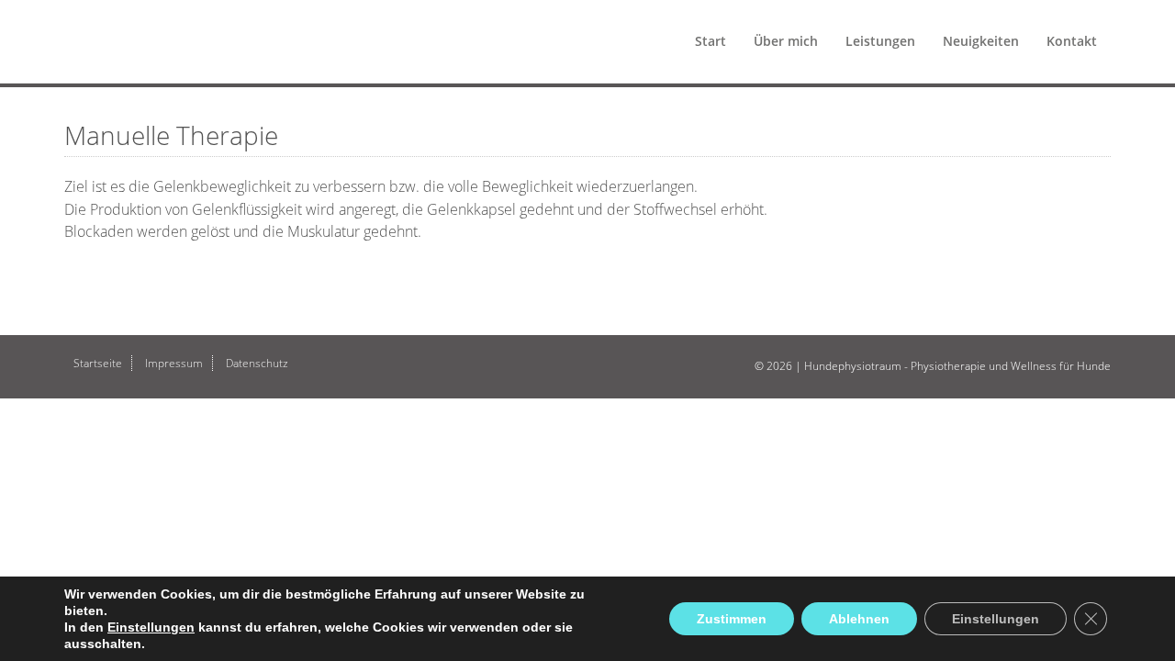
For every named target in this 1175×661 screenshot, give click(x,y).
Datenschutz (257, 363)
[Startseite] (57, 23)
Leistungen (880, 41)
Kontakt (1071, 41)
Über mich (786, 41)
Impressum (174, 363)
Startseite (97, 363)
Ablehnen (859, 618)
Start (710, 41)
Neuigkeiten (981, 41)
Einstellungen (151, 627)
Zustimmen (732, 618)
